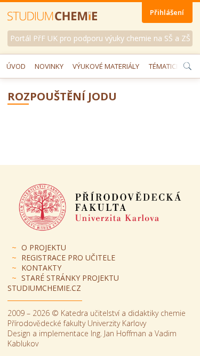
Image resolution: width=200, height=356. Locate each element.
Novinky (49, 66)
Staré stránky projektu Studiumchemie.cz (63, 283)
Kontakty (41, 268)
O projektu (43, 247)
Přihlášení (167, 12)
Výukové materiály (106, 66)
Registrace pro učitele (68, 257)
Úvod (16, 66)
